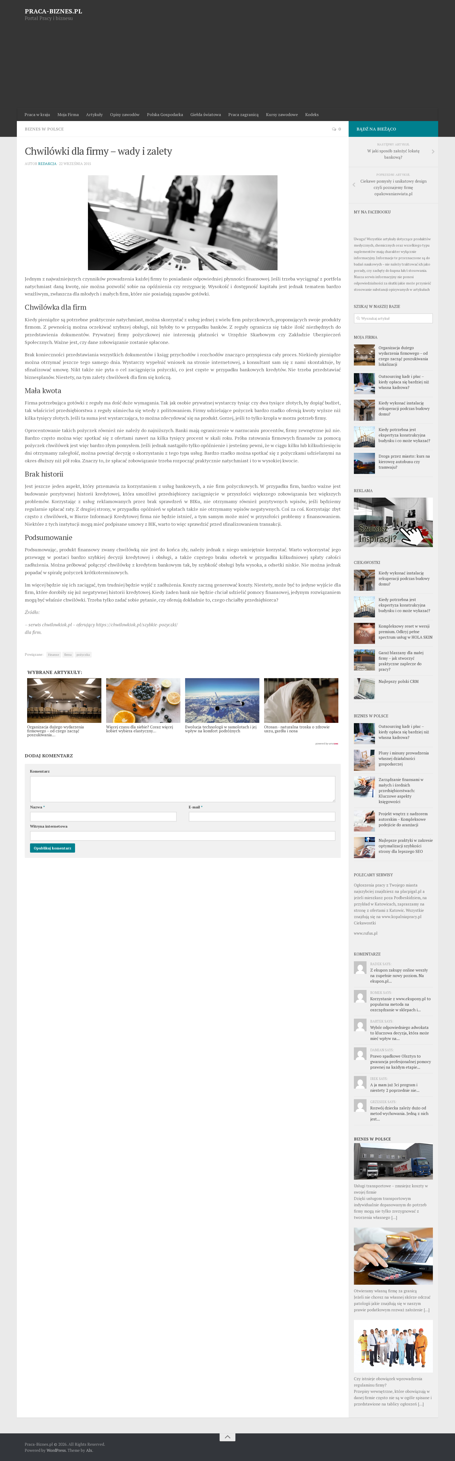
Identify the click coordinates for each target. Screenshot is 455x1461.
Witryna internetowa (48, 826)
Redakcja (47, 163)
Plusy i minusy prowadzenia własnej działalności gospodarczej (404, 758)
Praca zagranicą (243, 114)
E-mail (195, 806)
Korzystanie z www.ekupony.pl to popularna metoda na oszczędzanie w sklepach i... (400, 1004)
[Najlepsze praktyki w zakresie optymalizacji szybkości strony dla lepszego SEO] (364, 847)
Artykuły (94, 114)
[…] (394, 1217)
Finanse (53, 655)
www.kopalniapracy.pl (402, 916)
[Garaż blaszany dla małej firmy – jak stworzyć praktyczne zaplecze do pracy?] (364, 660)
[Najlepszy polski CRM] (364, 688)
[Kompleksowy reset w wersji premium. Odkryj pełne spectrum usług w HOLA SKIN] (364, 633)
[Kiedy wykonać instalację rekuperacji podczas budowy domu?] (364, 410)
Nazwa (37, 806)
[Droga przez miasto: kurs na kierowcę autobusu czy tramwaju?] (364, 463)
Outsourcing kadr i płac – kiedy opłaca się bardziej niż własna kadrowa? (404, 382)
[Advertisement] (227, 69)
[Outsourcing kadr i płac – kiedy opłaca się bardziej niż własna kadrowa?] (364, 383)
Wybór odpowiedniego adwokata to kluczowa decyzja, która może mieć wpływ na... (399, 1033)
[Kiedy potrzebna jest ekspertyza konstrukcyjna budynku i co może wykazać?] (364, 436)
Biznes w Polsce (44, 129)
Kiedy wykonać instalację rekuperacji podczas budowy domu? (404, 408)
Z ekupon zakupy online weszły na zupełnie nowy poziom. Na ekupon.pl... (399, 975)
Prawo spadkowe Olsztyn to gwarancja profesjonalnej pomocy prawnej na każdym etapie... (400, 1061)
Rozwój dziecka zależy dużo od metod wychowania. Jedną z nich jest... (399, 1113)
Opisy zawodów (125, 114)
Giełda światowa (205, 114)
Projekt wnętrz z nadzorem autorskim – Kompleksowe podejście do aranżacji (403, 819)
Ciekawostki (365, 922)
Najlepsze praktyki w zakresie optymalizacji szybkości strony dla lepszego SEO (406, 846)
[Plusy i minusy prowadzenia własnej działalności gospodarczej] (364, 760)
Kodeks (312, 114)
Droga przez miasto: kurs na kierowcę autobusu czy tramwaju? (404, 461)
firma (68, 655)
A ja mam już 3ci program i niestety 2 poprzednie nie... (394, 1087)
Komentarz (40, 771)
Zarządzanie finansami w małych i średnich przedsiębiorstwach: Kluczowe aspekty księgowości (401, 790)
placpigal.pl (411, 891)
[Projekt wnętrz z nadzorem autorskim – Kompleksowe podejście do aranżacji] (364, 821)
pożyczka (83, 655)
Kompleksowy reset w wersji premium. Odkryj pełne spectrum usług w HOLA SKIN (406, 631)
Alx (89, 1450)
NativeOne (182, 744)
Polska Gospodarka (165, 114)
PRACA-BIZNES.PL (53, 11)
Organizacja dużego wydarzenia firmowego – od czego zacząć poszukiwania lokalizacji (403, 356)
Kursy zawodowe (282, 114)
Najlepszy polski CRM (399, 681)
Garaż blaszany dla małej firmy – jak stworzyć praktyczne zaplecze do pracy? (401, 661)
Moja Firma (68, 114)
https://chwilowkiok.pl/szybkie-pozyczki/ (137, 624)
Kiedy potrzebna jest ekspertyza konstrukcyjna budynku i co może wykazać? (404, 435)
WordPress (56, 1450)
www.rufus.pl (366, 933)
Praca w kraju (37, 114)
